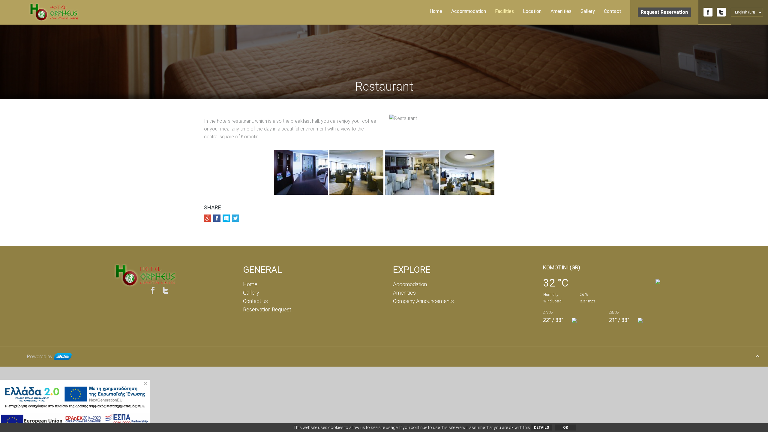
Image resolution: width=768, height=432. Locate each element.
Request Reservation (664, 12)
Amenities (561, 11)
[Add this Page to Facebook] (216, 218)
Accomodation (410, 284)
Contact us (255, 301)
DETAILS (541, 427)
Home (436, 11)
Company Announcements (423, 301)
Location (532, 11)
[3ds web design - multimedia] (63, 356)
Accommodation (468, 11)
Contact (612, 11)
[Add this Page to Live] (226, 218)
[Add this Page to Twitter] (235, 218)
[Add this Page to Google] (207, 218)
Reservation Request (267, 309)
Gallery (587, 11)
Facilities (504, 11)
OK (565, 427)
